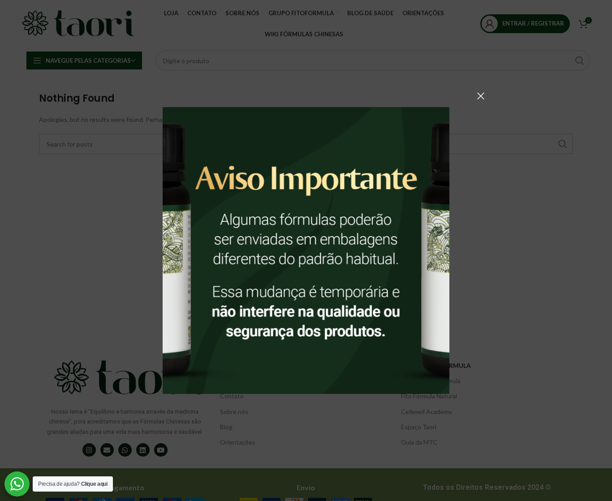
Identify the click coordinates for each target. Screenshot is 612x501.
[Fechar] (481, 96)
